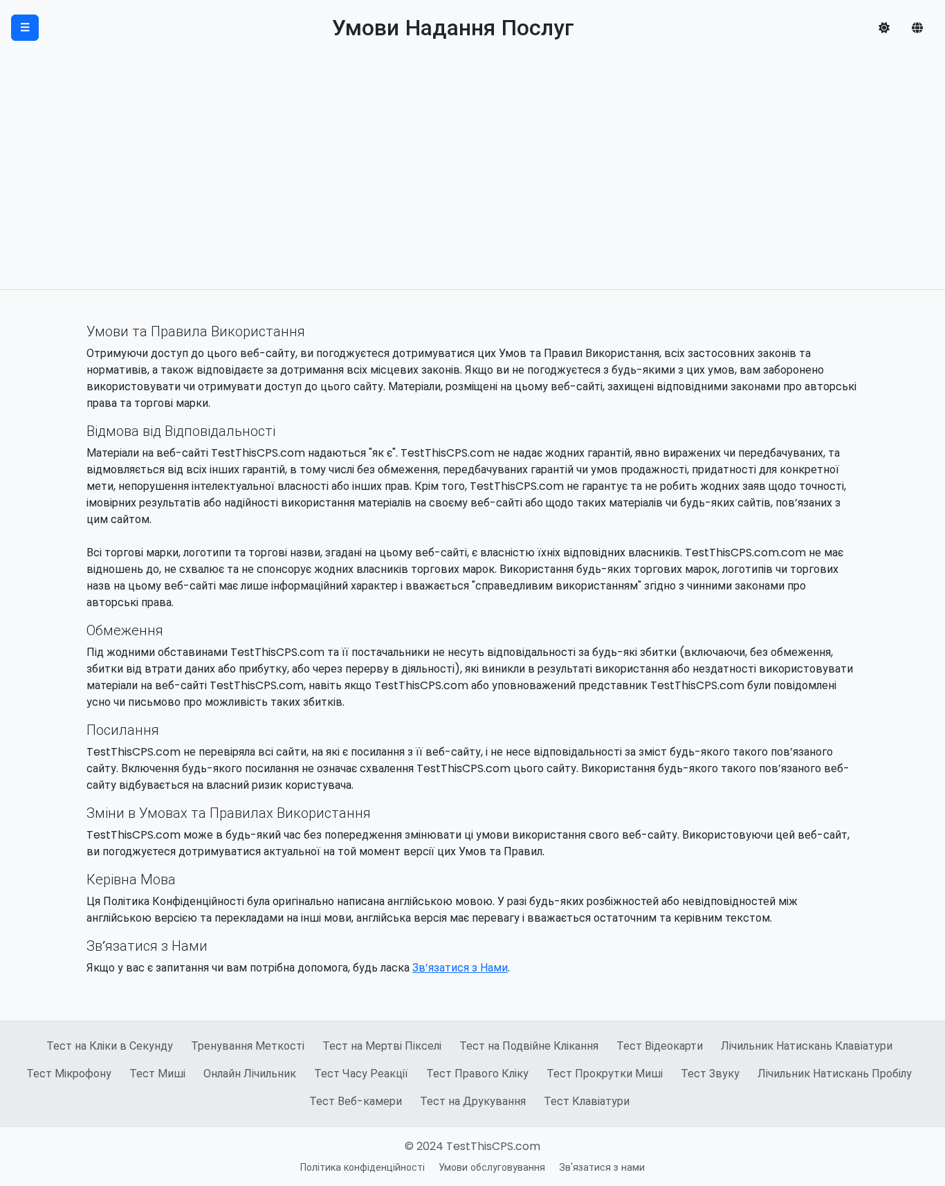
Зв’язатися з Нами (460, 968)
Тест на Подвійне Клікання (528, 1046)
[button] (884, 27)
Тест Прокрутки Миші (605, 1074)
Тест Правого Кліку (477, 1074)
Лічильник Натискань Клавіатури (806, 1046)
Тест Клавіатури (587, 1101)
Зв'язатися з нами (602, 1167)
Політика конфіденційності (362, 1167)
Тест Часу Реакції (361, 1074)
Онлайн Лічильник (249, 1074)
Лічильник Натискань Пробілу (835, 1074)
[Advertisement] (472, 185)
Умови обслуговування (492, 1167)
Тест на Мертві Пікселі (381, 1046)
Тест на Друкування (473, 1101)
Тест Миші (157, 1074)
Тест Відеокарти (659, 1046)
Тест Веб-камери (355, 1101)
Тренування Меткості (247, 1046)
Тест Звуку (710, 1074)
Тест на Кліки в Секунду (109, 1046)
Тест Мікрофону (68, 1074)
